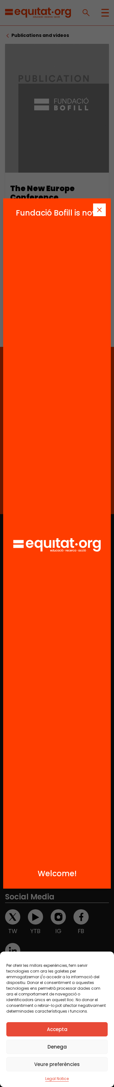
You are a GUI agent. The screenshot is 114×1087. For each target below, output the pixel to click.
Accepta (57, 1029)
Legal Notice (57, 1078)
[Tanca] (99, 209)
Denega (57, 1046)
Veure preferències (57, 1064)
